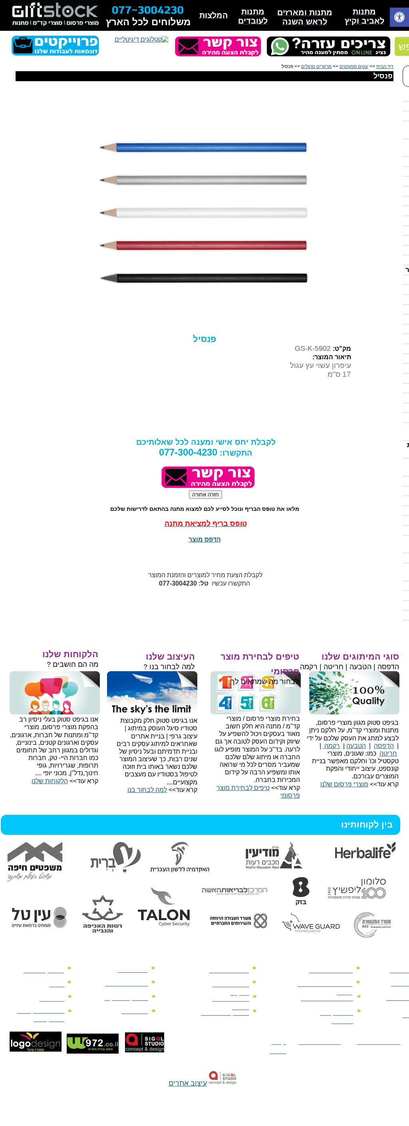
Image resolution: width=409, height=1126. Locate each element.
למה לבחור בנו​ (147, 789)
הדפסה (384, 745)
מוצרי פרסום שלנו (344, 784)
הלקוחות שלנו (50, 781)
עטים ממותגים (354, 66)
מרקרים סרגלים (316, 66)
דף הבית (384, 66)
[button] (399, 18)
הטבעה (356, 745)
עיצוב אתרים (188, 1083)
